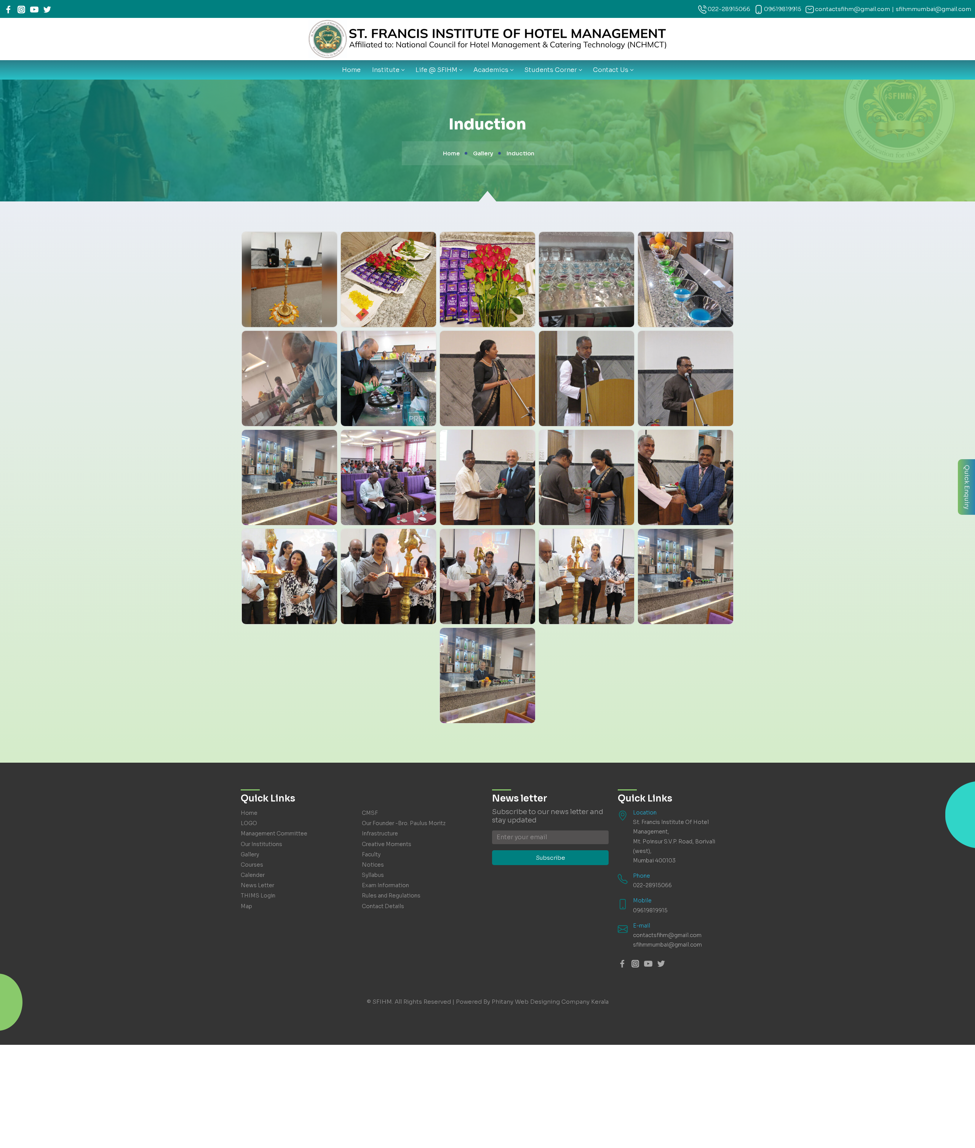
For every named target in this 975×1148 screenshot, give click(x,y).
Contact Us (610, 70)
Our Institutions (261, 844)
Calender (253, 875)
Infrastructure (380, 833)
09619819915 (782, 9)
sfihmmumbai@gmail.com (933, 9)
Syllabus (373, 875)
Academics (490, 70)
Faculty (371, 854)
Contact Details (383, 906)
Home (351, 70)
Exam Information (385, 885)
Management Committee (274, 833)
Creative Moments (386, 844)
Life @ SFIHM (436, 70)
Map (246, 906)
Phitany (502, 1001)
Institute (386, 70)
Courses (252, 864)
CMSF (370, 813)
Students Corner (550, 70)
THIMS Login (258, 895)
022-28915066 (729, 9)
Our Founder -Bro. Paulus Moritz (404, 823)
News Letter (257, 885)
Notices (373, 864)
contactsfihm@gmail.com (852, 9)
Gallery (250, 854)
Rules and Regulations (391, 895)
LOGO (249, 823)
